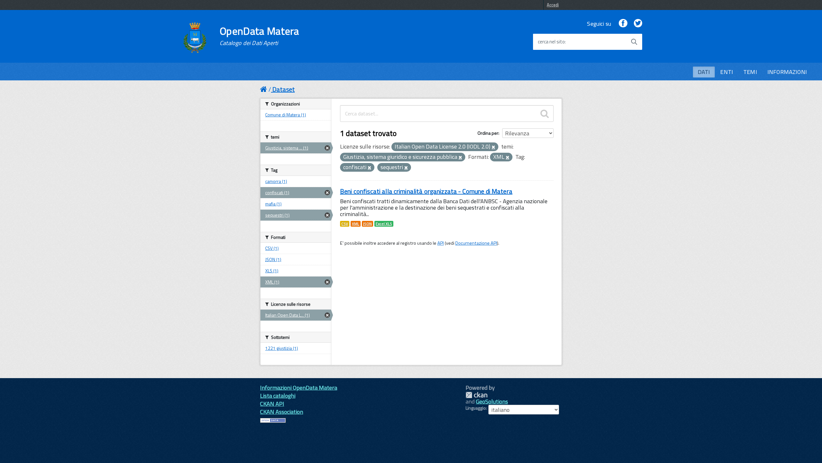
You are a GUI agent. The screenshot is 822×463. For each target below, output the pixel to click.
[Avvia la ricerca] (634, 42)
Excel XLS (384, 224)
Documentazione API (476, 243)
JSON (367, 224)
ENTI (726, 72)
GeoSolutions (492, 401)
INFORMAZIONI (787, 72)
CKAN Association (281, 411)
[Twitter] (638, 23)
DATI (704, 72)
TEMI (750, 72)
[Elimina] (493, 147)
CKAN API (272, 403)
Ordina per (487, 133)
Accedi (553, 5)
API (440, 243)
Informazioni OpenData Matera (298, 387)
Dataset (283, 89)
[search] (544, 113)
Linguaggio (476, 408)
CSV (344, 224)
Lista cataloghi (277, 395)
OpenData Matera (259, 36)
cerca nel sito (551, 42)
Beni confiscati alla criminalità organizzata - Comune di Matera (426, 191)
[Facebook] (623, 23)
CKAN (476, 395)
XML (355, 224)
